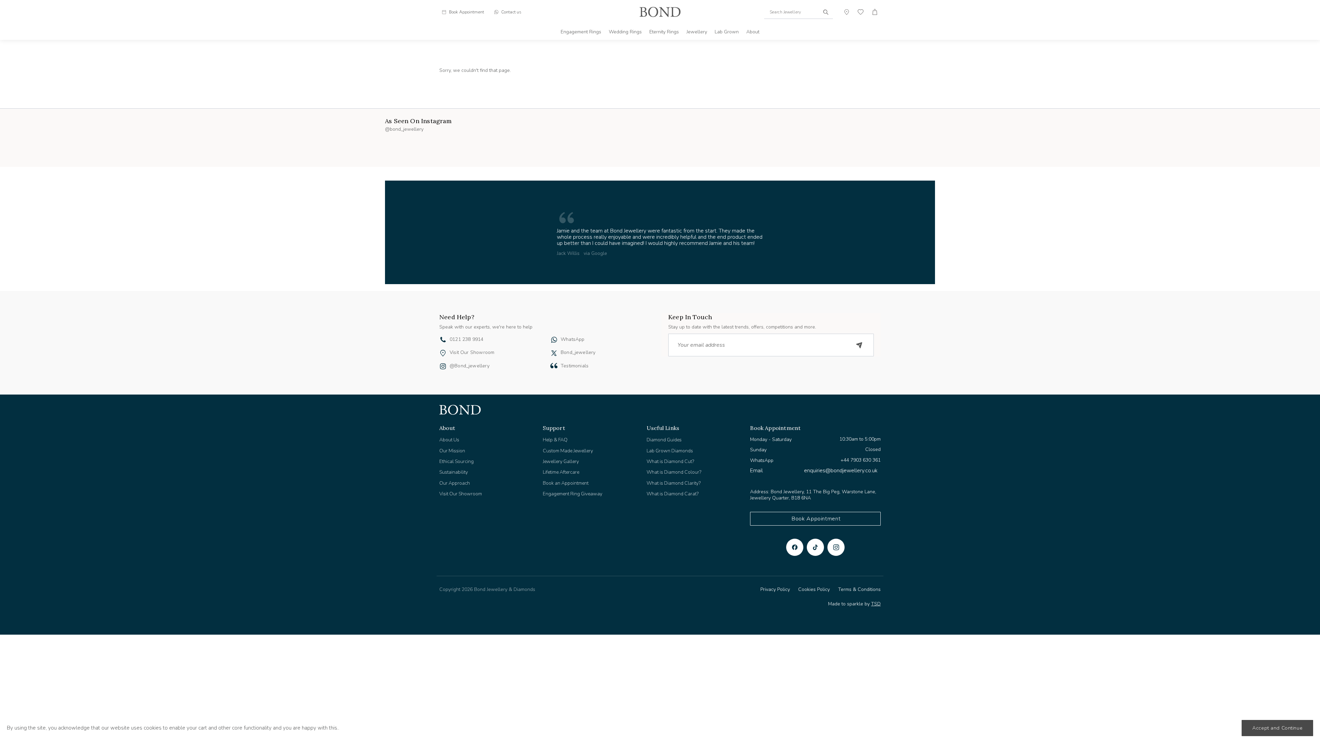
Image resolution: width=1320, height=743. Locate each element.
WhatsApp (572, 339)
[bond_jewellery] (554, 353)
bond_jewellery (578, 352)
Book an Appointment (565, 483)
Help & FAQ (555, 440)
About (752, 32)
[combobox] (798, 12)
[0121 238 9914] (443, 340)
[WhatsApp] (554, 340)
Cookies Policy (814, 589)
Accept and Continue (1277, 727)
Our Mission (452, 451)
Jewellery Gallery (561, 461)
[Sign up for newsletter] (859, 345)
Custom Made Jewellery (568, 451)
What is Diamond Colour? (674, 472)
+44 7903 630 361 (860, 460)
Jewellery (696, 32)
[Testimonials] (554, 365)
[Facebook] (794, 547)
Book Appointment (816, 519)
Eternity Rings (664, 32)
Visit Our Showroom (472, 352)
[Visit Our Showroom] (443, 353)
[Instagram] (836, 547)
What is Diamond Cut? (670, 461)
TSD (876, 604)
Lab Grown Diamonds (670, 451)
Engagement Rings (581, 32)
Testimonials (574, 366)
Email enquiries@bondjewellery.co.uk (814, 470)
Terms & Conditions (859, 589)
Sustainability (453, 472)
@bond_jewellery (470, 366)
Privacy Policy (775, 589)
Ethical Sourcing (456, 461)
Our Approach (454, 483)
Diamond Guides (664, 440)
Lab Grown (727, 32)
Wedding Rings (625, 32)
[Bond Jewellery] (660, 12)
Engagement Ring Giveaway (572, 494)
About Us (449, 440)
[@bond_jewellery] (443, 367)
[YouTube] (815, 547)
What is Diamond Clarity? (674, 483)
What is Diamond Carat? (672, 494)
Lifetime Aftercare (561, 472)
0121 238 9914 (466, 339)
